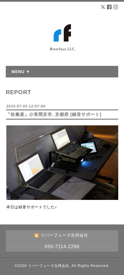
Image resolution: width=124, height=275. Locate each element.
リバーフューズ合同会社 (48, 266)
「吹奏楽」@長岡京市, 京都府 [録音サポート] (54, 114)
